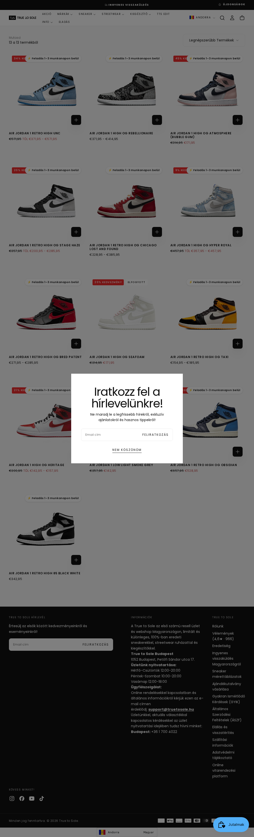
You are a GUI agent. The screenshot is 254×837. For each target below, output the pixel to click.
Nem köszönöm (127, 450)
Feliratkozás (155, 435)
